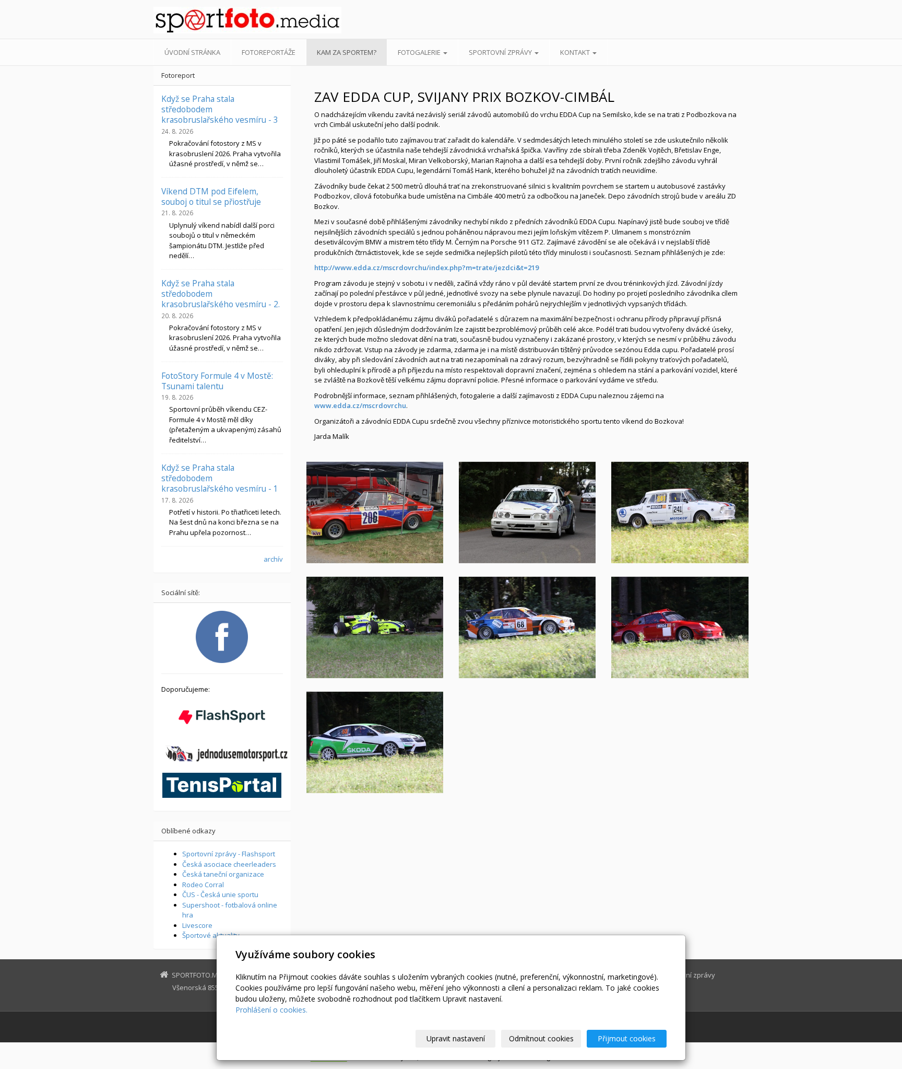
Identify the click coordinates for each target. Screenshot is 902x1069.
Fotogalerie (420, 52)
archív (273, 559)
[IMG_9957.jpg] (527, 512)
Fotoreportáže (268, 52)
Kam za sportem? (346, 52)
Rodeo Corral (203, 884)
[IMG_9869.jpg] (679, 512)
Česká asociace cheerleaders (229, 864)
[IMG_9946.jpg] (374, 627)
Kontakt (575, 52)
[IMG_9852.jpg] (374, 742)
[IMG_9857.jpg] (527, 627)
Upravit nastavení (455, 1038)
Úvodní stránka (192, 52)
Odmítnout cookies (541, 1038)
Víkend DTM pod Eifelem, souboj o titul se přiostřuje (211, 196)
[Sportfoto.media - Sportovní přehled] (247, 20)
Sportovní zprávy (501, 52)
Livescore (197, 925)
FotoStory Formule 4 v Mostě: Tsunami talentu (217, 381)
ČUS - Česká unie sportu (220, 894)
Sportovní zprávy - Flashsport (228, 853)
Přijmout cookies (627, 1038)
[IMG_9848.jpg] (679, 627)
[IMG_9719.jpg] (374, 512)
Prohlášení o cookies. (271, 1010)
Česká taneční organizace (223, 874)
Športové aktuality (211, 935)
